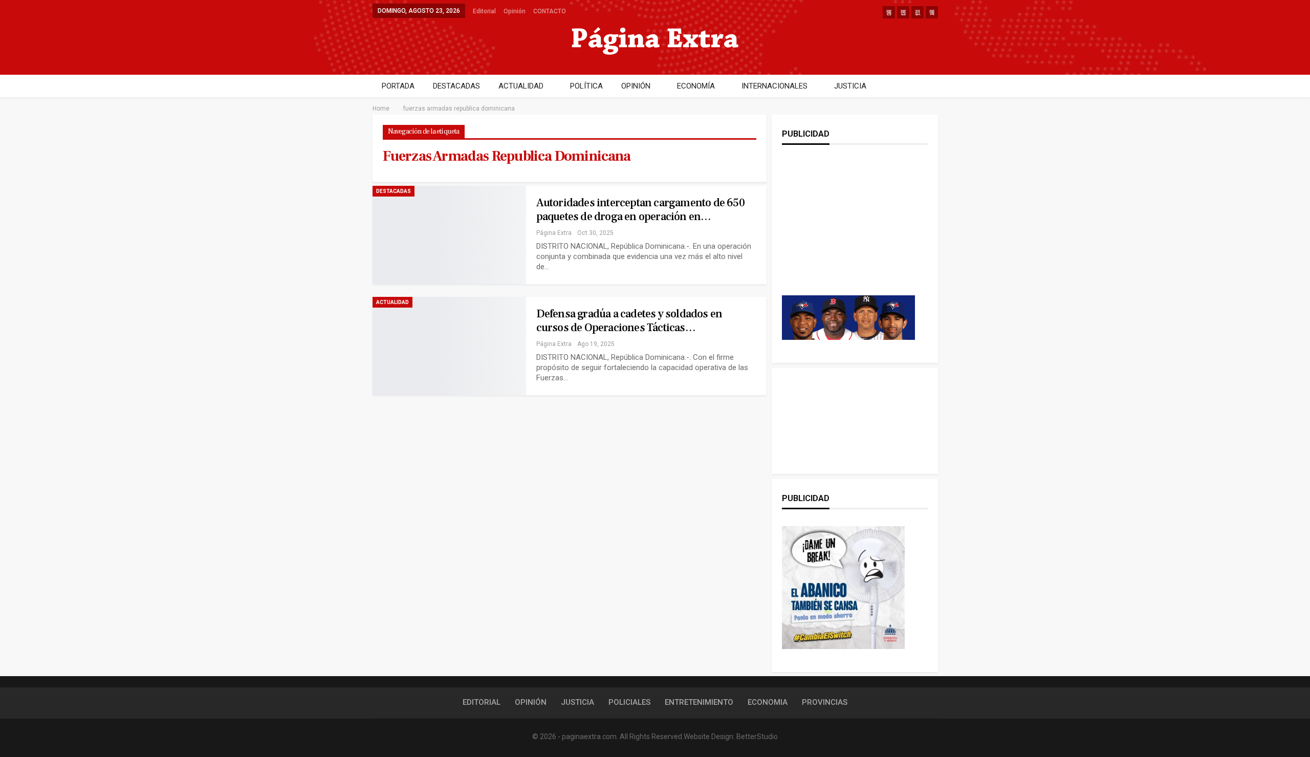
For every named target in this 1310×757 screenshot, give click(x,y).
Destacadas (393, 191)
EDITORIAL (481, 702)
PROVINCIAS (824, 702)
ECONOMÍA (696, 86)
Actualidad (392, 302)
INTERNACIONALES (774, 86)
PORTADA (398, 86)
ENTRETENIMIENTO (699, 702)
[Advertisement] (848, 230)
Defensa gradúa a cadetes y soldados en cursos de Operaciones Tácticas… (629, 321)
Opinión (515, 11)
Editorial (484, 11)
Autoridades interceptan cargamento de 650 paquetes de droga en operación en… (640, 210)
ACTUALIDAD (520, 86)
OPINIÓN (635, 86)
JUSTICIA (850, 86)
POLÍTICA (586, 86)
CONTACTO (549, 11)
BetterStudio (757, 736)
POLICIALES (629, 702)
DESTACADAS (456, 86)
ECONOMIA (768, 702)
